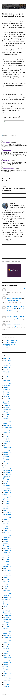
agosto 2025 (6, 367)
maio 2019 (6, 503)
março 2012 (6, 651)
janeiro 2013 (6, 633)
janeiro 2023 (6, 423)
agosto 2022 (6, 432)
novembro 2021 (7, 449)
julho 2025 (6, 369)
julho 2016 (6, 557)
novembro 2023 (7, 405)
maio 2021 (6, 459)
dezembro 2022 (7, 425)
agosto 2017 (6, 541)
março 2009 (6, 688)
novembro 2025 (7, 362)
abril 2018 (6, 526)
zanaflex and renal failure (13, 324)
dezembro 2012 (7, 635)
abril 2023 (6, 418)
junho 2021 (6, 458)
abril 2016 (5, 563)
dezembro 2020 (7, 469)
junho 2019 (6, 501)
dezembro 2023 (7, 403)
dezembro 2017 (7, 534)
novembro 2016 (7, 550)
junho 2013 (6, 624)
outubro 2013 (6, 617)
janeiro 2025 (6, 380)
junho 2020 (6, 479)
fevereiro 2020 (7, 487)
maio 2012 (6, 648)
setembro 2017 (7, 539)
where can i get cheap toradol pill (15, 316)
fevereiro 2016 (7, 566)
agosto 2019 (6, 497)
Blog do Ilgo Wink (6, 693)
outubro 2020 (6, 472)
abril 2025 (6, 374)
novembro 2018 (7, 514)
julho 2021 (6, 456)
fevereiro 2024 (7, 400)
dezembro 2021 (7, 447)
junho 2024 (6, 392)
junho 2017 (6, 545)
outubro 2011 (6, 660)
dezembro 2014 (7, 592)
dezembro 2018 (7, 512)
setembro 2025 (7, 365)
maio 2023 (6, 416)
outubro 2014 (6, 595)
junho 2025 (6, 371)
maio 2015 (6, 583)
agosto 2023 (6, 411)
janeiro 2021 (6, 467)
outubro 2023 (6, 407)
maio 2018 (6, 525)
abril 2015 (5, 584)
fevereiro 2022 (7, 443)
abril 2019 (5, 505)
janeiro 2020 (6, 488)
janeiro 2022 (6, 445)
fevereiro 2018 (7, 530)
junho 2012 (6, 646)
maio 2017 (6, 546)
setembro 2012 (7, 641)
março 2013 (6, 630)
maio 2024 (6, 394)
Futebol (15, 135)
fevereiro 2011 (7, 673)
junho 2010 (6, 684)
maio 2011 (5, 669)
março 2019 (6, 507)
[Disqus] (14, 156)
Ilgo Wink (6, 135)
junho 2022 (6, 436)
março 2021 (6, 463)
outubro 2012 (6, 639)
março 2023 (6, 420)
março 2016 (6, 564)
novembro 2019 (7, 492)
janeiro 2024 (6, 402)
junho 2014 (6, 602)
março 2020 (6, 485)
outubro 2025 (6, 364)
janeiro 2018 (6, 532)
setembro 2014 (7, 597)
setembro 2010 (7, 679)
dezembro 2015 (7, 570)
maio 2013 (6, 626)
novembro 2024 (7, 383)
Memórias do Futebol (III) (10, 342)
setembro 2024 (7, 387)
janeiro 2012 (6, 655)
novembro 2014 (7, 593)
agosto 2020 (6, 476)
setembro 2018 (7, 517)
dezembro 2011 (7, 657)
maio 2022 (6, 438)
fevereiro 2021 (7, 465)
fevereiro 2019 (7, 508)
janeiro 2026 (6, 358)
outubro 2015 (6, 574)
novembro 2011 (7, 659)
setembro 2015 (7, 575)
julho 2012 (6, 644)
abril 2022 (6, 440)
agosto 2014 (6, 599)
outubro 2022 (6, 429)
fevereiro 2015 (7, 588)
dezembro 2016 (7, 548)
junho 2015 (6, 581)
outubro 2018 (6, 516)
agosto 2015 (6, 577)
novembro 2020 (7, 470)
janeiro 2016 (6, 568)
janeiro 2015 (6, 590)
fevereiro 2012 (7, 653)
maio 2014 (6, 604)
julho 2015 (6, 579)
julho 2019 (6, 499)
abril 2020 (6, 483)
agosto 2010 (6, 680)
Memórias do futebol (8, 347)
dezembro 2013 (7, 613)
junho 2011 (6, 668)
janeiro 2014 (6, 612)
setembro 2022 (7, 430)
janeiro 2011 (6, 675)
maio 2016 (6, 561)
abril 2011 (5, 671)
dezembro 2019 (7, 490)
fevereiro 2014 (7, 610)
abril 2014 (5, 606)
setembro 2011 (7, 662)
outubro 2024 (6, 385)
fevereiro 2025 (7, 378)
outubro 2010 (6, 677)
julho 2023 (6, 412)
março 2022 (6, 441)
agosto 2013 (6, 621)
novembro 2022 (7, 427)
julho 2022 (6, 434)
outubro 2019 (6, 494)
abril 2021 (5, 461)
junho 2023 (6, 414)
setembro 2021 (7, 452)
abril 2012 (5, 650)
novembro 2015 (7, 572)
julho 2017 (6, 543)
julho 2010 (6, 682)
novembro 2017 (7, 536)
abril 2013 (5, 628)
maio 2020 (6, 481)
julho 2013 (6, 622)
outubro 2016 (6, 552)
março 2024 (6, 398)
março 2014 (6, 608)
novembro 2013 (7, 615)
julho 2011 (6, 666)
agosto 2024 (6, 389)
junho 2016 (6, 559)
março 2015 (6, 586)
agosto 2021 (6, 454)
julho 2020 (6, 478)
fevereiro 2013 (7, 631)
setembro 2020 (7, 474)
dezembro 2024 (7, 382)
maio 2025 (6, 373)
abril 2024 (6, 396)
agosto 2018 (6, 519)
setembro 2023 (7, 409)
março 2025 (6, 376)
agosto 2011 (6, 664)
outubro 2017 (6, 537)
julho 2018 (6, 521)
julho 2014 (6, 601)
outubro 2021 (6, 450)
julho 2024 (6, 391)
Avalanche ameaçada (12, 300)
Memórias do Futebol (9, 344)
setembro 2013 (7, 619)
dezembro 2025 (7, 360)
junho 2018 (6, 523)
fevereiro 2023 (7, 421)
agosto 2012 (6, 642)
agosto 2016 (6, 555)
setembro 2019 (7, 496)
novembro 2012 (7, 637)
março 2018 (6, 528)
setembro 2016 (7, 554)
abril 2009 (6, 686)
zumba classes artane (12, 289)
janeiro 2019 (6, 510)
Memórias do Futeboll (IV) (10, 340)
